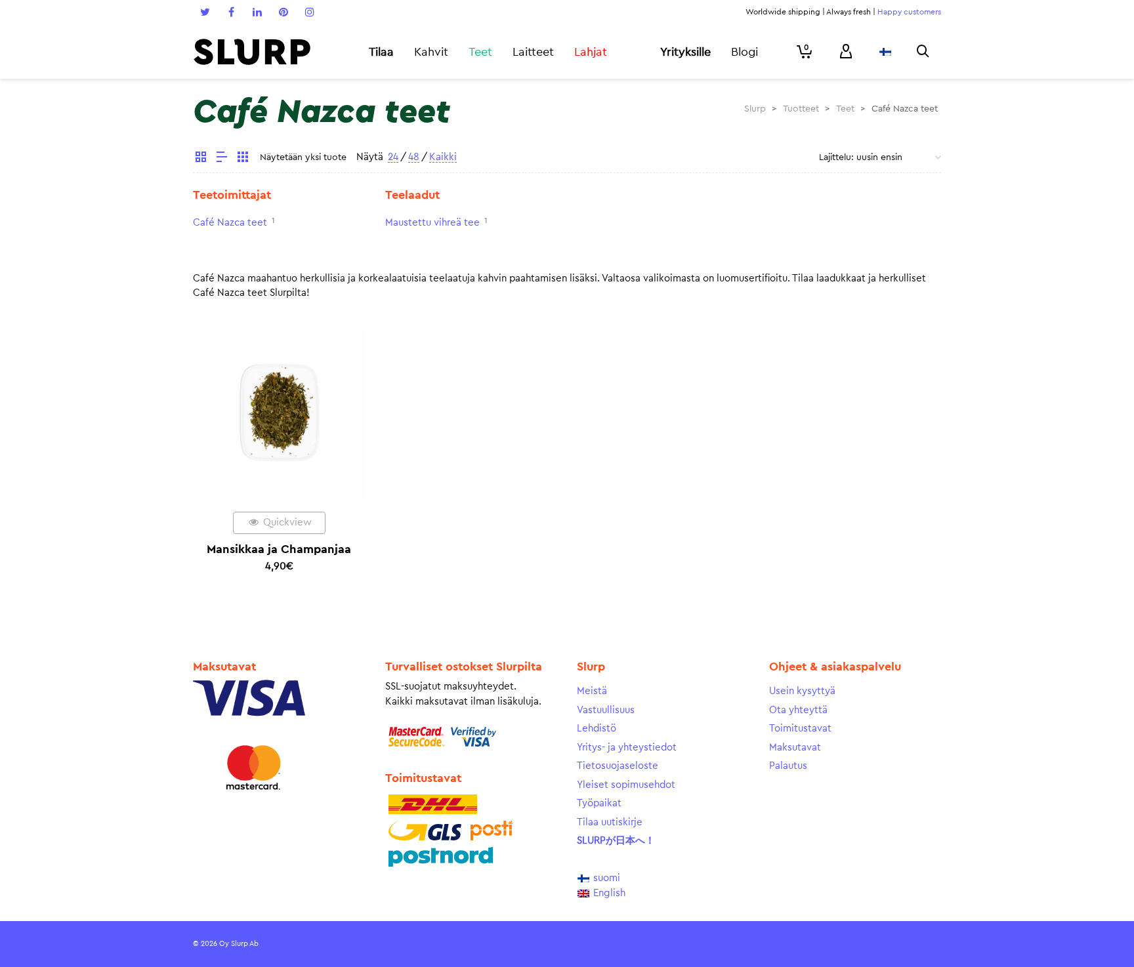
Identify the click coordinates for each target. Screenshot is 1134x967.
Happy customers (909, 12)
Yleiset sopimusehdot (626, 785)
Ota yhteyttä (798, 710)
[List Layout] (222, 159)
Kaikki (443, 157)
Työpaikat (599, 803)
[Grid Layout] (243, 159)
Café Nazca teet (230, 223)
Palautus (788, 766)
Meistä (592, 691)
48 (413, 157)
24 (393, 157)
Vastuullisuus (606, 710)
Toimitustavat (800, 728)
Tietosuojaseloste (617, 766)
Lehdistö (596, 728)
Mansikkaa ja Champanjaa (279, 549)
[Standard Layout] (201, 159)
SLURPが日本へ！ (616, 841)
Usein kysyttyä (802, 691)
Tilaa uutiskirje (609, 822)
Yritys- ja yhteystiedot (627, 747)
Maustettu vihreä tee (432, 223)
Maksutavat (795, 747)
